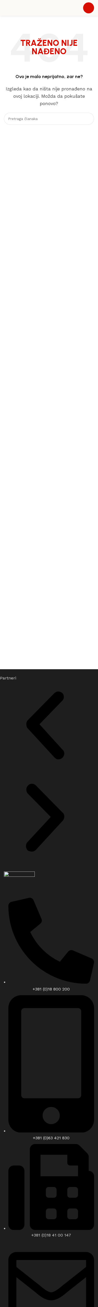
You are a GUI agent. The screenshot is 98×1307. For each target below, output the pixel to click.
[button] (45, 726)
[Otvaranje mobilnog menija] (88, 8)
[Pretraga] (88, 119)
